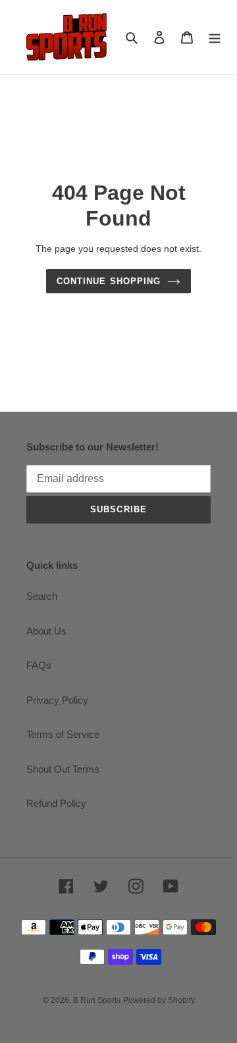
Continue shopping (109, 281)
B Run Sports (96, 1000)
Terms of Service (62, 734)
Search (41, 596)
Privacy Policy (57, 700)
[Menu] (214, 37)
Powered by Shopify (159, 1000)
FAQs (38, 665)
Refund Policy (56, 803)
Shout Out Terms (62, 769)
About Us (46, 631)
